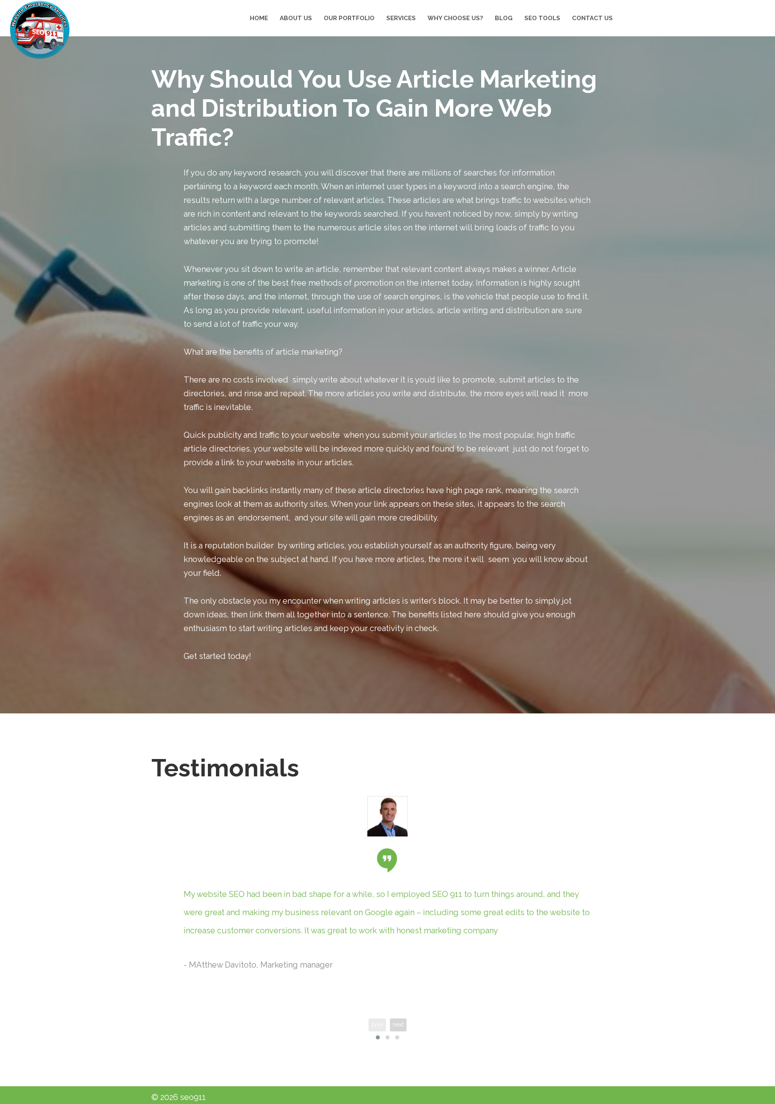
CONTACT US (592, 18)
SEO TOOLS (542, 18)
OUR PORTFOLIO (349, 18)
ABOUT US (296, 18)
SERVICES (401, 18)
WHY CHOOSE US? (455, 18)
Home (259, 18)
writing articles (316, 545)
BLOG (504, 18)
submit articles (527, 380)
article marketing (307, 352)
